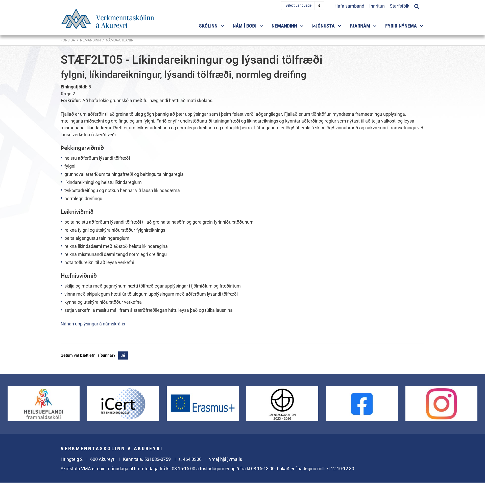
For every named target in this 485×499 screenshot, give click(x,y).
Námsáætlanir (119, 40)
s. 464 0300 (190, 459)
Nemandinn (90, 40)
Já (123, 355)
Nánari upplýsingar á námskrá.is (93, 323)
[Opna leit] (417, 5)
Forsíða (68, 40)
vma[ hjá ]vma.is (225, 459)
